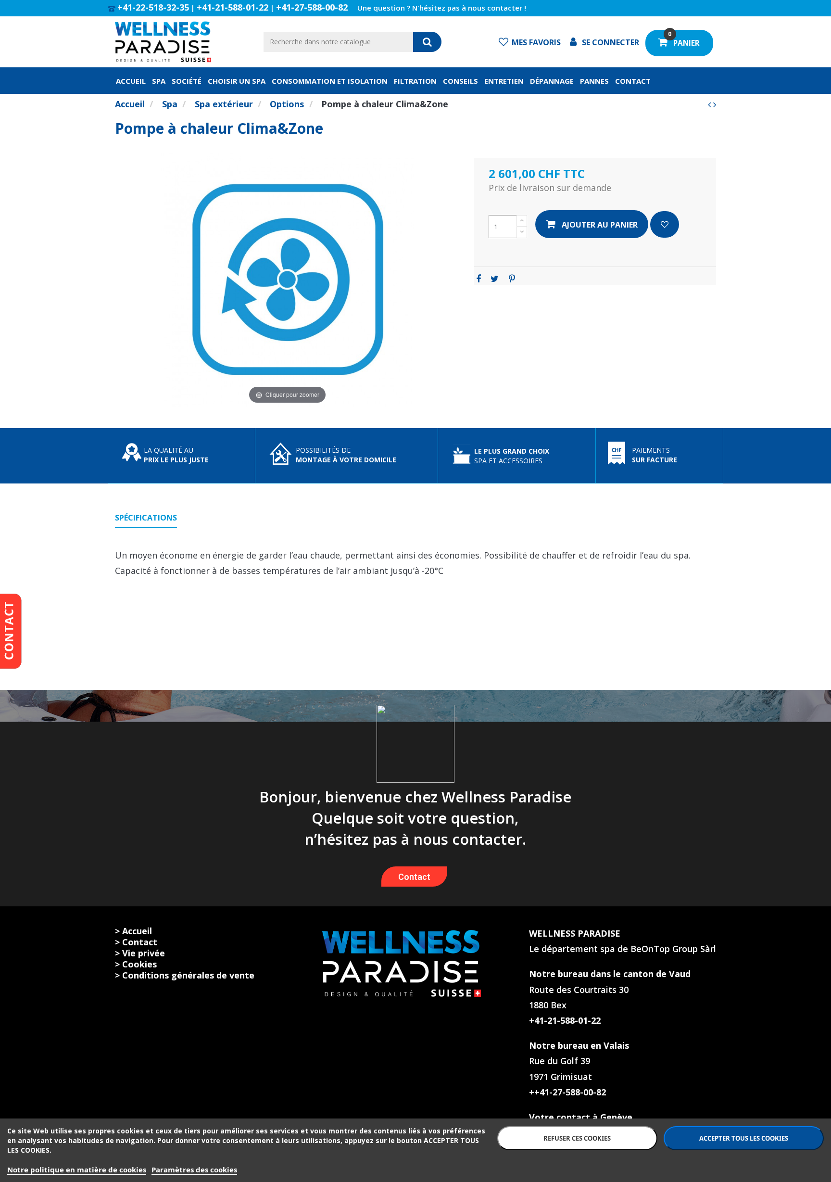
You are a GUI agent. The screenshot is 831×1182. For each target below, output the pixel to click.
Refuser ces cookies (577, 1138)
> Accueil (133, 931)
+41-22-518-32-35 (153, 7)
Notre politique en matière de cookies (76, 1169)
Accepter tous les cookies (743, 1138)
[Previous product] (710, 104)
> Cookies (136, 964)
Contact (414, 877)
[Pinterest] (512, 278)
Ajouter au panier (600, 224)
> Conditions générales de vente (184, 975)
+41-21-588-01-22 (232, 7)
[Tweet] (495, 278)
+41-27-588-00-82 (312, 7)
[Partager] (478, 278)
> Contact (136, 942)
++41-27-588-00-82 (567, 1092)
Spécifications (146, 517)
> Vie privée (140, 953)
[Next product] (714, 104)
